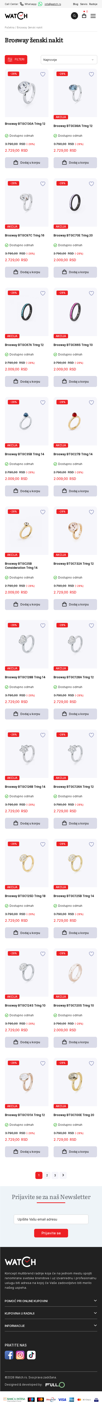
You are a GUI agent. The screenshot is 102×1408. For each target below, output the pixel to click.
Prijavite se (51, 1233)
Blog (75, 4)
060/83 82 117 (22, 4)
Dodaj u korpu (30, 162)
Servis (83, 4)
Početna (9, 27)
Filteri (19, 59)
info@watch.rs (53, 4)
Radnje (93, 4)
